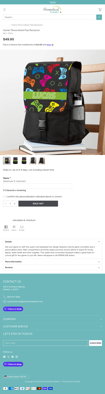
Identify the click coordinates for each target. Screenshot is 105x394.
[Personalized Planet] (52, 9)
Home (5, 25)
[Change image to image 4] (32, 160)
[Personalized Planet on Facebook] (4, 357)
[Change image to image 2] (15, 160)
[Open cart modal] (99, 9)
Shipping (7, 220)
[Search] (99, 17)
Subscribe (95, 343)
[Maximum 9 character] (14, 179)
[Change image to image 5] (41, 160)
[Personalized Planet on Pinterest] (12, 357)
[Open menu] (4, 9)
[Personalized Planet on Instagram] (16, 357)
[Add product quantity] (14, 203)
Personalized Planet (50, 381)
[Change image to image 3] (24, 160)
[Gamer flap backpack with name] (52, 102)
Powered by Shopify (71, 381)
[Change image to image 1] (6, 160)
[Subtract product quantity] (5, 203)
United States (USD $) (16, 377)
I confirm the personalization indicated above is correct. (34, 196)
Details (53, 2)
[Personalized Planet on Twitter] (8, 357)
